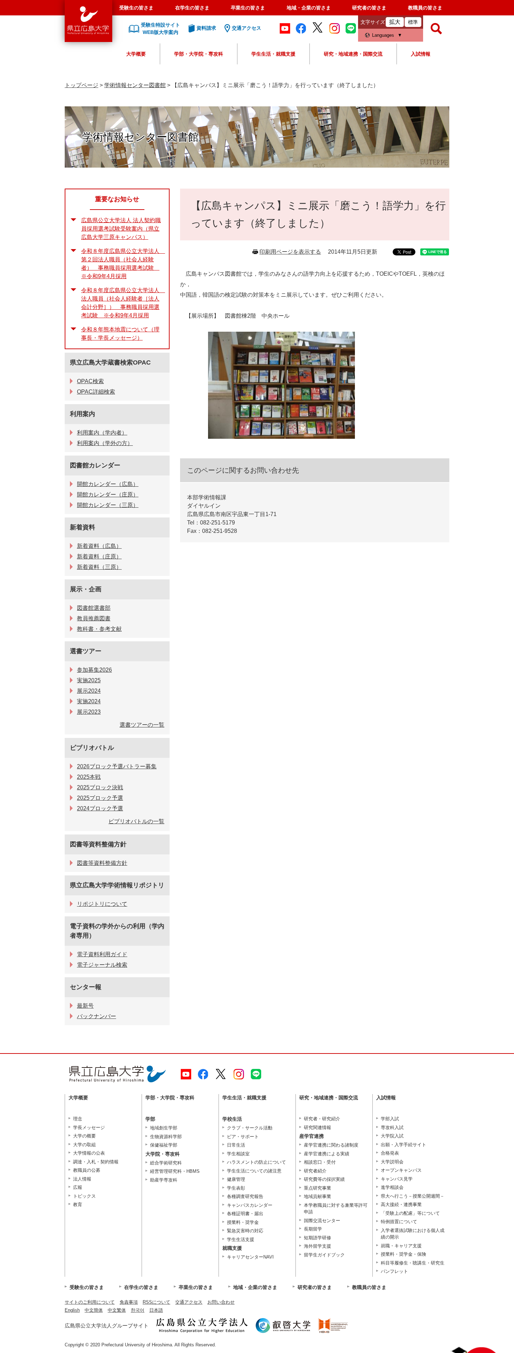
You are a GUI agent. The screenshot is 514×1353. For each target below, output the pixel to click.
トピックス (84, 1196)
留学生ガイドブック (324, 1254)
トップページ (81, 85)
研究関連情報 (317, 1127)
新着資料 (82, 527)
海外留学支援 (317, 1246)
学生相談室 (238, 1153)
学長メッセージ (89, 1127)
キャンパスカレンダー (249, 1205)
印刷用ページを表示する (290, 252)
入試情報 (420, 54)
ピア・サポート (243, 1136)
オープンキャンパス (401, 1170)
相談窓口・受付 (320, 1162)
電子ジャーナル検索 (102, 965)
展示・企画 (85, 589)
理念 (77, 1118)
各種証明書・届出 (245, 1213)
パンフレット (394, 1271)
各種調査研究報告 (245, 1196)
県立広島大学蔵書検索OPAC (110, 362)
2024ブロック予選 (100, 808)
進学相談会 (392, 1187)
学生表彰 (236, 1188)
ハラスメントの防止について (256, 1162)
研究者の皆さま (369, 7)
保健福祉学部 (163, 1145)
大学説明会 (392, 1161)
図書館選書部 (93, 608)
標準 (413, 22)
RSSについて (156, 1302)
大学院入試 (392, 1136)
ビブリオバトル (92, 747)
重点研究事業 (317, 1188)
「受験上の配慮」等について (410, 1213)
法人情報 (82, 1179)
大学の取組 (84, 1144)
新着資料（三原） (99, 567)
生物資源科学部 (166, 1136)
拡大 (394, 22)
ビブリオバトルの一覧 (136, 821)
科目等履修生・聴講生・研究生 (412, 1263)
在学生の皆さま (192, 7)
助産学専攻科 (163, 1180)
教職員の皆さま (425, 7)
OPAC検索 (90, 381)
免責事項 (129, 1302)
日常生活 (236, 1145)
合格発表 (390, 1153)
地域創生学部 (163, 1127)
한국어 (137, 1310)
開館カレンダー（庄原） (107, 495)
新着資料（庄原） (99, 556)
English (72, 1310)
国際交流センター (322, 1220)
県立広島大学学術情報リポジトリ (117, 885)
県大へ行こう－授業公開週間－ (412, 1196)
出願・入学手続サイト (403, 1144)
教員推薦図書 (93, 618)
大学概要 (136, 54)
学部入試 (390, 1118)
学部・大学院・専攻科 (198, 54)
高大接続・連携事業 (401, 1204)
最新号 (85, 1006)
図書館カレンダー (95, 465)
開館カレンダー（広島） (107, 484)
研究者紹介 (315, 1171)
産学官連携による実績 (326, 1153)
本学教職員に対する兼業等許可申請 (335, 1209)
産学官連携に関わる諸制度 (331, 1145)
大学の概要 (84, 1136)
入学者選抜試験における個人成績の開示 (412, 1234)
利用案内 (82, 413)
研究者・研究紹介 (322, 1118)
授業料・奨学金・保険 (403, 1254)
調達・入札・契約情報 (96, 1161)
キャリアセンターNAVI (250, 1257)
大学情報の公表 (89, 1153)
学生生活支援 (240, 1239)
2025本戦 (89, 777)
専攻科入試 (392, 1127)
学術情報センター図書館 (135, 85)
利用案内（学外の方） (105, 443)
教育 (77, 1204)
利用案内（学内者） (102, 433)
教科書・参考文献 (99, 629)
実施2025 (89, 680)
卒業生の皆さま (248, 7)
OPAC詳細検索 (96, 392)
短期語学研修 (317, 1237)
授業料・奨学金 (243, 1222)
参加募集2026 (94, 670)
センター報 (85, 987)
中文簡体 (94, 1310)
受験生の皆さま (136, 7)
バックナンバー (96, 1016)
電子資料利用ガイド (102, 954)
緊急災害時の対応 (245, 1230)
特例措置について (399, 1221)
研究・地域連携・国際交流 (353, 54)
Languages (383, 35)
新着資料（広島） (99, 546)
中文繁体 (117, 1310)
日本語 (156, 1310)
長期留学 (313, 1229)
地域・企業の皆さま (309, 7)
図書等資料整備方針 (98, 844)
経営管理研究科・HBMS (175, 1171)
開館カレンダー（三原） (107, 505)
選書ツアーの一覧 (142, 725)
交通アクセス (188, 1302)
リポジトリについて (102, 904)
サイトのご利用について (90, 1302)
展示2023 (89, 712)
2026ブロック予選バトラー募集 (117, 766)
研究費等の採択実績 (324, 1179)
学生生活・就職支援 (273, 54)
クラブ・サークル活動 (249, 1127)
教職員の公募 (86, 1170)
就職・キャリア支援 (401, 1245)
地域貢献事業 (317, 1196)
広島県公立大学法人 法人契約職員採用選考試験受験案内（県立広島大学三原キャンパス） (121, 228)
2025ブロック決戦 (100, 787)
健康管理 (236, 1179)
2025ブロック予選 (100, 798)
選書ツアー (85, 651)
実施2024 (89, 701)
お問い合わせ (221, 1302)
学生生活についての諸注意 (254, 1171)
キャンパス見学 (397, 1179)
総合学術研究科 (166, 1162)
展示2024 (89, 691)
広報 (77, 1187)
